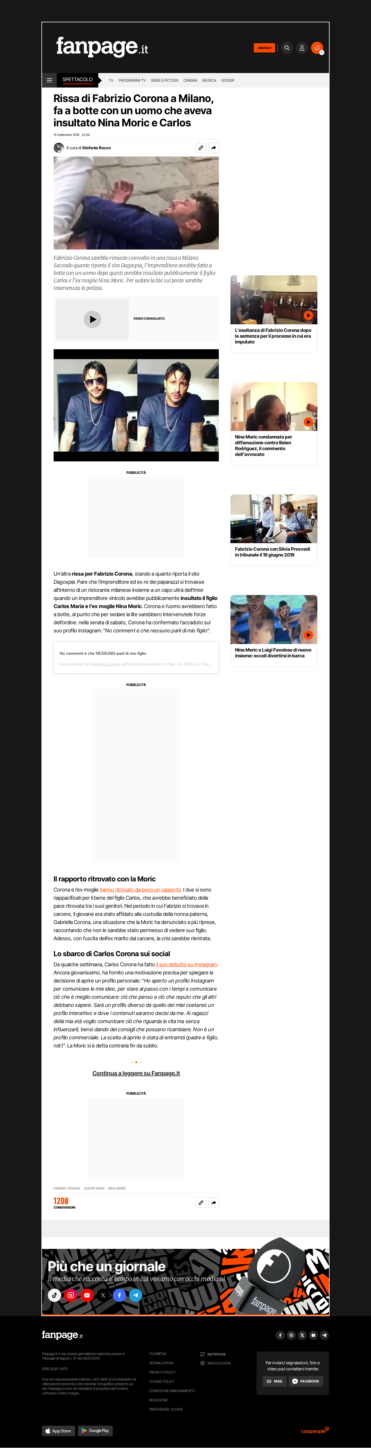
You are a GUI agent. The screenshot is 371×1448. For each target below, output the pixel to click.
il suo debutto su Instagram (186, 964)
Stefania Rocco (96, 147)
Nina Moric (117, 1188)
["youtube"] (87, 1295)
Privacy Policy (162, 1372)
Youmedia (158, 1353)
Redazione (158, 1400)
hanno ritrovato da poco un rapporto (140, 890)
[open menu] (49, 80)
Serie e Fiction (164, 80)
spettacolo (77, 79)
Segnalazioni (161, 1363)
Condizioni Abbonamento (172, 1391)
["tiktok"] (54, 1295)
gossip (227, 80)
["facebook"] (119, 1295)
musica (209, 80)
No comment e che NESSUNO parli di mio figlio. (103, 653)
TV (111, 80)
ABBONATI (264, 48)
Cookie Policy (161, 1381)
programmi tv (132, 80)
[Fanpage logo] (95, 47)
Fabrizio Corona (105, 664)
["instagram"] (70, 1295)
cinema (190, 80)
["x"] (103, 1295)
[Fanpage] (62, 1335)
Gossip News (94, 1188)
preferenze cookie (166, 1409)
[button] (213, 148)
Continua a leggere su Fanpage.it (136, 1073)
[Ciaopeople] (315, 1432)
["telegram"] (135, 1295)
